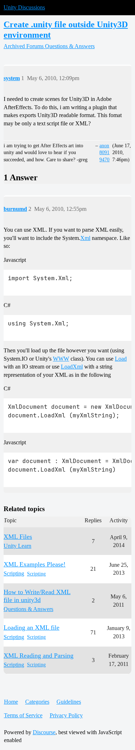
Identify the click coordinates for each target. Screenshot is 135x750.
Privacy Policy (66, 715)
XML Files (18, 536)
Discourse (44, 732)
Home (11, 702)
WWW (61, 359)
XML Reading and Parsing (38, 655)
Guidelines (69, 702)
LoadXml (72, 367)
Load (121, 359)
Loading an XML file (31, 627)
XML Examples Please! (35, 564)
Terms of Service (23, 715)
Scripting (36, 574)
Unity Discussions (24, 7)
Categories (37, 702)
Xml (85, 238)
